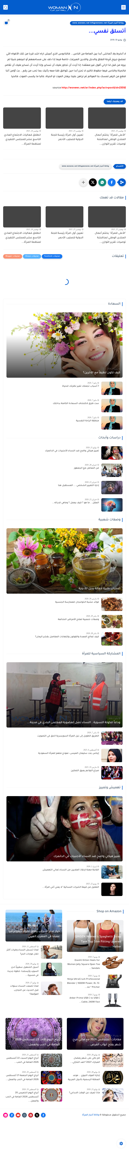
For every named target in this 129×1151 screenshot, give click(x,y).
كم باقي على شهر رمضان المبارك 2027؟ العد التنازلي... (85, 1060)
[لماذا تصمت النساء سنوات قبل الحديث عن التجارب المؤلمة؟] (51, 988)
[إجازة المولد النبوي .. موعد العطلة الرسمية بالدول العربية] (112, 1077)
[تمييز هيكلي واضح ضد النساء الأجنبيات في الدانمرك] (112, 453)
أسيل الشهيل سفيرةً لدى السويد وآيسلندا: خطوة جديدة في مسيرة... (23, 971)
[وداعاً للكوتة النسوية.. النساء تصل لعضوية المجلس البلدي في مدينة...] (64, 695)
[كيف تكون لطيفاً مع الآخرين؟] (64, 345)
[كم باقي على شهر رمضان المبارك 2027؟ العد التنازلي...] (112, 1060)
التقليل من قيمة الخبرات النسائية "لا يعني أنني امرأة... (70, 887)
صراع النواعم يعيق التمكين (85, 771)
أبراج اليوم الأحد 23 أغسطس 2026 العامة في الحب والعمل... (37, 1042)
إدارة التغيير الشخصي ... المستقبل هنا (78, 485)
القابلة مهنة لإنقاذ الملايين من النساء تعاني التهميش (70, 870)
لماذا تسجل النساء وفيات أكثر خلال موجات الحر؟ (23, 952)
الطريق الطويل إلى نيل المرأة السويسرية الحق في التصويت (68, 736)
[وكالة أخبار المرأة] (64, 7)
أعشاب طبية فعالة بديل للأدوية (99, 588)
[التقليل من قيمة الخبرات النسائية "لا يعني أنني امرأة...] (112, 889)
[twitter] (37, 1115)
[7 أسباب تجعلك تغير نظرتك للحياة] (112, 388)
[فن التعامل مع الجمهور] (112, 470)
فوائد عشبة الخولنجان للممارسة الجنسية (77, 602)
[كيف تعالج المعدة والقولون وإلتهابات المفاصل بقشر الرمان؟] (112, 639)
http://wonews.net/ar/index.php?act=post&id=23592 (94, 88)
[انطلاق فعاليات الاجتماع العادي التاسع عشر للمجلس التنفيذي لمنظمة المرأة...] (22, 118)
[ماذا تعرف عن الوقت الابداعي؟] (112, 1095)
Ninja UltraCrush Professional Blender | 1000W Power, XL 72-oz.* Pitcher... (83, 983)
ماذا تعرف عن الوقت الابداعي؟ (84, 1093)
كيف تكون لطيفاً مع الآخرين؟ (101, 372)
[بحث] (5, 7)
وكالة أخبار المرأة (90, 1115)
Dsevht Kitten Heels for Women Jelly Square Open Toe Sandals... (83, 964)
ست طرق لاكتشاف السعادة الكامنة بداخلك (76, 403)
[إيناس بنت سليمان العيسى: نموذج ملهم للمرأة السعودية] (112, 755)
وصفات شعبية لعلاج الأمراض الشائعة (78, 619)
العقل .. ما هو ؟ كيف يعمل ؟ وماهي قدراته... (75, 503)
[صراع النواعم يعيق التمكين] (112, 772)
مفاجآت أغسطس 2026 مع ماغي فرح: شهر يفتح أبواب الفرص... (96, 1042)
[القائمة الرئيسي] (123, 7)
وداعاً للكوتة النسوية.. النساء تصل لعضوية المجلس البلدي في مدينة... (73, 722)
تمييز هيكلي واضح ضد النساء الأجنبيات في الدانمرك (72, 451)
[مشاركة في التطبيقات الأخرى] (83, 182)
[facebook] (43, 1115)
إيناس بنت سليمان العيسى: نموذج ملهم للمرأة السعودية (68, 753)
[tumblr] (24, 1115)
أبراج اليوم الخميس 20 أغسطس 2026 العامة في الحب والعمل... (22, 1097)
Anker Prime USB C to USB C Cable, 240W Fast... (85, 1000)
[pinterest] (30, 1115)
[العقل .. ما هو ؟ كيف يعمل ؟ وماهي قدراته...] (112, 505)
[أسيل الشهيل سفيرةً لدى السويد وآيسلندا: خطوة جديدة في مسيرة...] (51, 969)
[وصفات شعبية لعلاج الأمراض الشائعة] (112, 621)
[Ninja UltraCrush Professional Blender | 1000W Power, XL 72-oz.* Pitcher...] (112, 981)
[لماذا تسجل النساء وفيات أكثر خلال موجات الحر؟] (51, 952)
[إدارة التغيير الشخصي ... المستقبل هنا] (112, 487)
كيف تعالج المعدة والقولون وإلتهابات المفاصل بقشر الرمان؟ (67, 637)
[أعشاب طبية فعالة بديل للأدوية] (64, 561)
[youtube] (18, 1115)
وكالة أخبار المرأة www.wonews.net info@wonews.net (97, 23)
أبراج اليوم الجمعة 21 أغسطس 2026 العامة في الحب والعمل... (22, 1077)
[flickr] (5, 1115)
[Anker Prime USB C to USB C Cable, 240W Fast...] (112, 1000)
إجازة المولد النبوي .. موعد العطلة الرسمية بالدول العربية (84, 1077)
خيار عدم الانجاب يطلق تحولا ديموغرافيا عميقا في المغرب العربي (34, 934)
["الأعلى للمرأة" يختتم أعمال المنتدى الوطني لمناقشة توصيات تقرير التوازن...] (107, 118)
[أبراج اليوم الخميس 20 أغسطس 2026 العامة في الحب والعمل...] (51, 1095)
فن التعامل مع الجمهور (86, 468)
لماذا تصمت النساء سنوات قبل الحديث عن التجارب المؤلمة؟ (24, 990)
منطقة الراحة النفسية (87, 421)
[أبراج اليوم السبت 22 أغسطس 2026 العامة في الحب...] (51, 1060)
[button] (112, 182)
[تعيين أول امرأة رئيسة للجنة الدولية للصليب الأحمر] (64, 118)
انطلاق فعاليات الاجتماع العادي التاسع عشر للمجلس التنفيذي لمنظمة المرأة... (22, 140)
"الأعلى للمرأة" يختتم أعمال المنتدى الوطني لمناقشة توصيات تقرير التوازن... (110, 140)
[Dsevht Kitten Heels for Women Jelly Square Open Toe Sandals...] (112, 962)
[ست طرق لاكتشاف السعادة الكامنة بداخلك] (112, 405)
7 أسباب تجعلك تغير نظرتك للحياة (80, 386)
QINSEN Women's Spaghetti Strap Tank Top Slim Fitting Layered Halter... (98, 942)
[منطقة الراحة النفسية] (112, 423)
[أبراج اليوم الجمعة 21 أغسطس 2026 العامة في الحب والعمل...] (51, 1077)
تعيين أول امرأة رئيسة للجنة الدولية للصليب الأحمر (67, 137)
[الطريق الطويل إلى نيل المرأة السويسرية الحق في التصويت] (112, 738)
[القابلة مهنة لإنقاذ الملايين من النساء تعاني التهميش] (112, 872)
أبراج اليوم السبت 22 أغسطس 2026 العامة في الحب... (22, 1060)
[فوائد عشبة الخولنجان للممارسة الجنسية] (112, 604)
